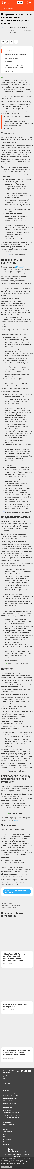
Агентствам (6, 1083)
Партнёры (6, 1144)
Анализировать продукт (10, 1093)
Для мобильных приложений (11, 1112)
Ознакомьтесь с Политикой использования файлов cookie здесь (14, 1163)
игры (10, 903)
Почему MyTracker (8, 1125)
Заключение (9, 71)
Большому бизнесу (8, 1081)
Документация (7, 1132)
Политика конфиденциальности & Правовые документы (17, 1155)
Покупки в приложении (13, 58)
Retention (8, 62)
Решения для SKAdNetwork (12, 1118)
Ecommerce (6, 1086)
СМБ (4, 1078)
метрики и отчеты (9, 907)
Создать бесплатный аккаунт (15, 891)
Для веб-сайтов (7, 1110)
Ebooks (5, 1137)
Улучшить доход (8, 1100)
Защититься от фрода (9, 1103)
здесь (16, 820)
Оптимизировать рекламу (10, 1095)
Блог (4, 1134)
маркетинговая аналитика (12, 905)
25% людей (19, 267)
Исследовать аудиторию (10, 1098)
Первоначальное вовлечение (15, 54)
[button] (3, 42)
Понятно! (7, 1167)
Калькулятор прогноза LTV (12, 1115)
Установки (8, 51)
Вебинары (6, 1142)
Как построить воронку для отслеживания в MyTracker (14, 66)
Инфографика (7, 1139)
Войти (20, 2)
